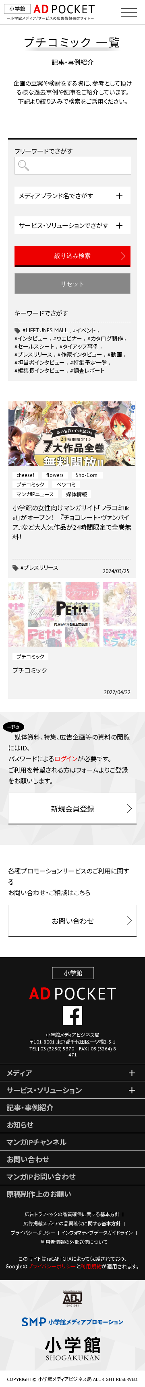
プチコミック (30, 484)
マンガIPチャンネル (36, 1142)
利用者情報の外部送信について (74, 1242)
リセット (72, 283)
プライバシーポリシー (33, 1233)
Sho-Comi (87, 475)
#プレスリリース (39, 567)
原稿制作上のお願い (38, 1194)
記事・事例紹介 (30, 1107)
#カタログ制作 (105, 338)
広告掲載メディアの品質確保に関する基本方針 (72, 1224)
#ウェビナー (67, 338)
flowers (55, 475)
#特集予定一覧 (88, 362)
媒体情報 (76, 494)
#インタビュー (31, 338)
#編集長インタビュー (39, 370)
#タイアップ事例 (79, 346)
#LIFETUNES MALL (45, 330)
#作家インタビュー (80, 354)
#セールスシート (34, 346)
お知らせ (19, 1125)
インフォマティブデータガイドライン (97, 1233)
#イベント (84, 330)
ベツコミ (66, 484)
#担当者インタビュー (39, 362)
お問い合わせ (27, 1159)
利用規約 (91, 1266)
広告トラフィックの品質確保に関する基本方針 (72, 1214)
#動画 (115, 354)
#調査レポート (87, 370)
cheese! (25, 475)
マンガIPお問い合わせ (41, 1177)
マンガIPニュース (35, 494)
